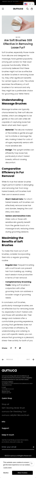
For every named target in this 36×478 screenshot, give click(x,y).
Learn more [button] (8, 467)
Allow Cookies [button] (22, 473)
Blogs (18, 37)
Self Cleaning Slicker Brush (13, 408)
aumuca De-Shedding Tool (14, 411)
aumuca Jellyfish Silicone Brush (15, 415)
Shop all (5, 404)
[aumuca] (18, 8)
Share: (4, 348)
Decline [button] (5, 473)
